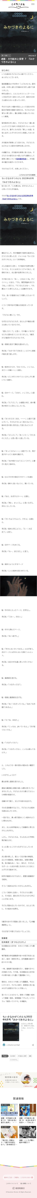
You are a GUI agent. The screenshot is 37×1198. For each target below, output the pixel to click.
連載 (30, 1056)
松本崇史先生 (21, 159)
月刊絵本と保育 (22, 1056)
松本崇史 (12, 1056)
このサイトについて (12, 1183)
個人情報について (25, 1183)
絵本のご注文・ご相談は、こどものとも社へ (17, 1177)
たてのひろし (14, 1059)
